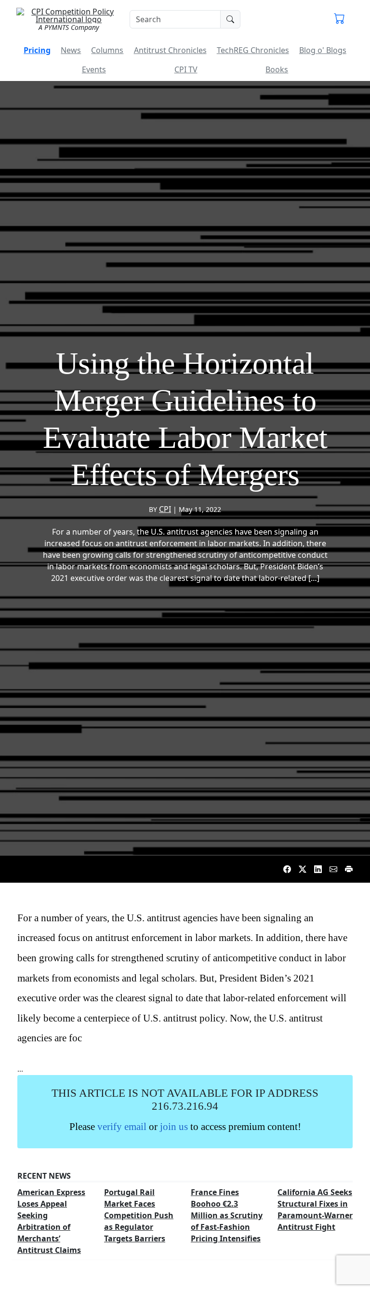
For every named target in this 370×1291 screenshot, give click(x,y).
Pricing (37, 50)
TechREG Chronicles (253, 50)
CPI (165, 509)
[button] (339, 19)
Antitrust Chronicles (170, 50)
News (71, 50)
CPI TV (186, 69)
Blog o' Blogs (322, 50)
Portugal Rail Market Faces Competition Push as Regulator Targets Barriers (138, 1215)
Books (276, 69)
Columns (107, 50)
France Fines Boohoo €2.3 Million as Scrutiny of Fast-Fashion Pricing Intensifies (227, 1215)
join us (174, 1126)
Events (94, 69)
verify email (121, 1126)
